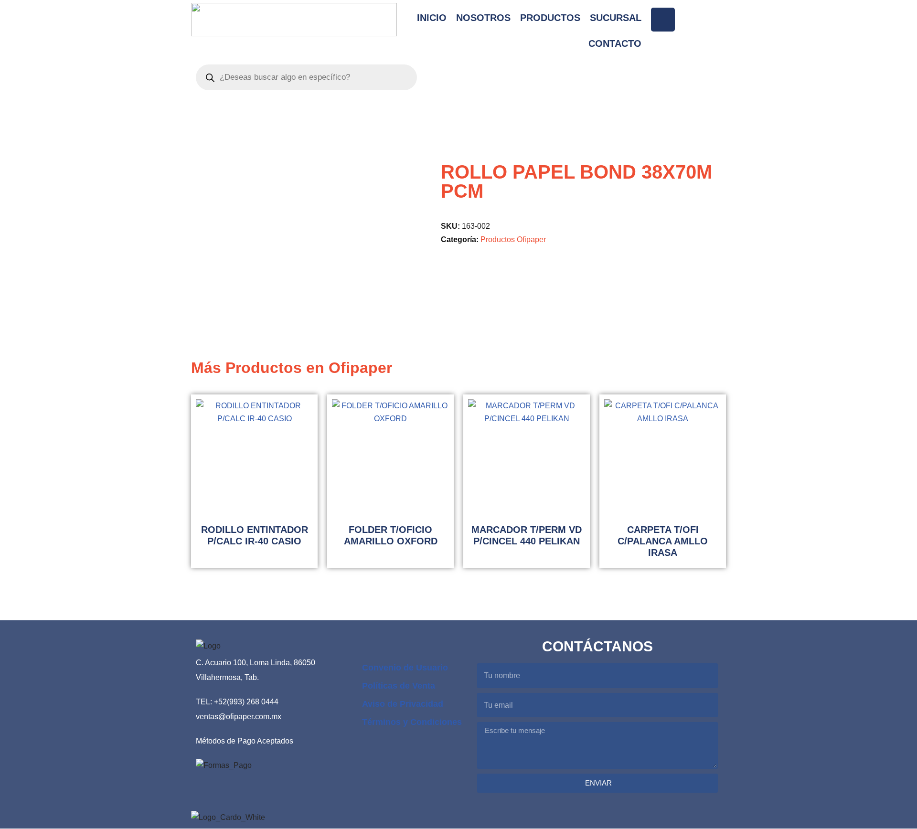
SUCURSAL (615, 17)
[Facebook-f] (663, 20)
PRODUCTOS (550, 17)
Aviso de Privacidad (402, 704)
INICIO (432, 17)
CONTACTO (614, 43)
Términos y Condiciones (412, 722)
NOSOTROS (483, 17)
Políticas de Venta (398, 686)
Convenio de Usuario (405, 667)
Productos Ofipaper (513, 239)
